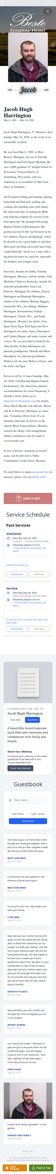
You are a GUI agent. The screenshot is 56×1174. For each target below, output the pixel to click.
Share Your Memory (20, 768)
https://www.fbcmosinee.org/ (20, 401)
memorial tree (41, 472)
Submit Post (28, 821)
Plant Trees (39, 574)
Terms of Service (36, 1160)
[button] (28, 1101)
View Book (15, 719)
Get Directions (17, 574)
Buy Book (32, 719)
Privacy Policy (19, 1160)
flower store (38, 477)
